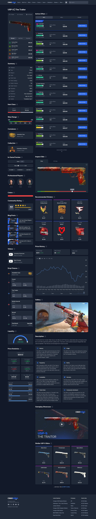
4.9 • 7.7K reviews (40, 104)
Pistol (31, 70)
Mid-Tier (24, 2)
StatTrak (20, 38)
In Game (12, 14)
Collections (49, 2)
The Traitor (29, 75)
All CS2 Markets (84, 512)
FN (11, 123)
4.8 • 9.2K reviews (40, 79)
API (71, 501)
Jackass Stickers (56, 505)
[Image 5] (65, 330)
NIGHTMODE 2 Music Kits (58, 512)
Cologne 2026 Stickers (58, 510)
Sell (61, 17)
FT (20, 123)
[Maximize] (86, 164)
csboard (40, 117)
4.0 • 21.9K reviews (40, 45)
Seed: (18, 161)
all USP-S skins (66, 486)
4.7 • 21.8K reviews (40, 95)
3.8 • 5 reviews (39, 112)
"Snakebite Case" (28, 99)
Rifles (29, 2)
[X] (11, 504)
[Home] (12, 2)
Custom (28, 169)
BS (29, 123)
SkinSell (40, 108)
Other (61, 2)
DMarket (40, 42)
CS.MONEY (41, 24)
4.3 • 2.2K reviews (40, 37)
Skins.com (40, 125)
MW (16, 123)
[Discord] (9, 504)
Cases (44, 2)
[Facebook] (14, 504)
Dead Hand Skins (57, 515)
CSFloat (40, 75)
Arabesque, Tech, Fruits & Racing (60, 503)
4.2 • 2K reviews (39, 137)
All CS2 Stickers (84, 503)
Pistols (18, 2)
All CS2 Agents (84, 510)
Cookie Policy (74, 512)
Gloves (38, 2)
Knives (33, 2)
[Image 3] (61, 330)
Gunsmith (30, 78)
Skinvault (40, 142)
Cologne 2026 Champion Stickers (60, 508)
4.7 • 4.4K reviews (40, 70)
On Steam (30, 14)
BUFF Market (41, 83)
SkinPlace (40, 134)
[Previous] (9, 161)
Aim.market (41, 58)
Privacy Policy (74, 510)
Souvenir (28, 38)
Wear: (15, 165)
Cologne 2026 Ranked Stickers (60, 501)
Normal (12, 38)
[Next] (32, 161)
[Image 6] (67, 330)
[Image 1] (56, 330)
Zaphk (30, 91)
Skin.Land (40, 67)
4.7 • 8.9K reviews (40, 27)
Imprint (72, 515)
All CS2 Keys (84, 508)
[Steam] (19, 504)
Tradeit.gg (40, 92)
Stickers (56, 2)
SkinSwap (40, 33)
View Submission (28, 93)
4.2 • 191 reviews (39, 146)
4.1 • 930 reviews (40, 62)
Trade (79, 17)
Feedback (73, 503)
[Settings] (66, 2)
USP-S (30, 72)
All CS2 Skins (84, 501)
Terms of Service (74, 508)
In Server (21, 14)
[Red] (20, 196)
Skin (31, 67)
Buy (44, 17)
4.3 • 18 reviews (39, 120)
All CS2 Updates (84, 515)
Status (72, 505)
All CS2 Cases (84, 505)
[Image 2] (58, 330)
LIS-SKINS (40, 100)
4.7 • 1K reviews (39, 87)
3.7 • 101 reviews (39, 129)
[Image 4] (63, 330)
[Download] (37, 330)
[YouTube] (16, 504)
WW (25, 123)
